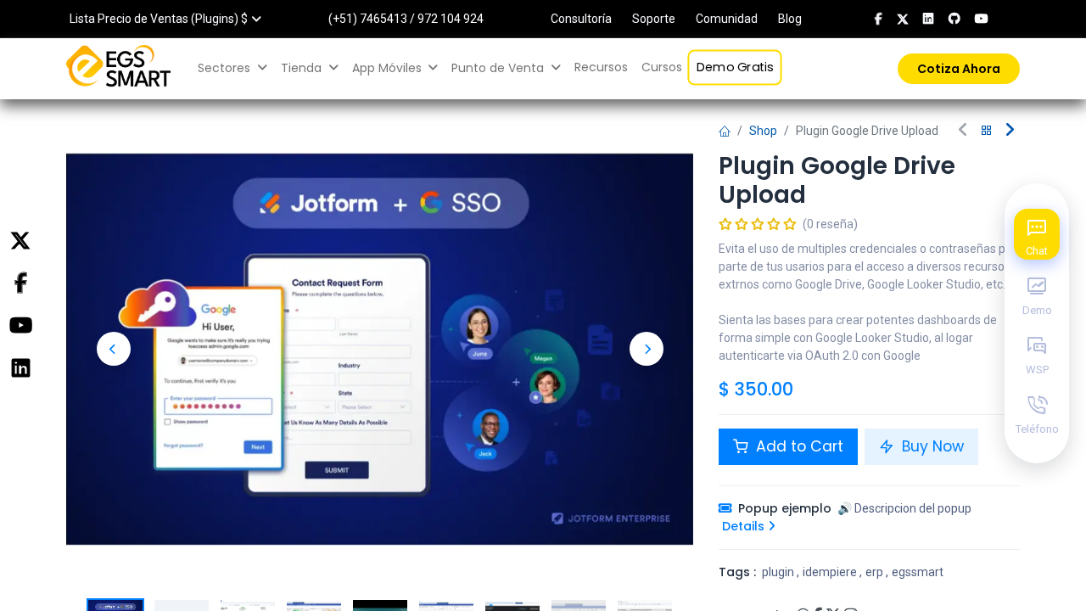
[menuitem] (601, 67)
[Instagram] (20, 368)
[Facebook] (20, 283)
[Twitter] (20, 241)
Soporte (653, 18)
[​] (878, 18)
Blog (790, 18)
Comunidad (727, 18)
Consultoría (581, 18)
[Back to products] (987, 131)
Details (745, 526)
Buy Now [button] (931, 446)
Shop (763, 130)
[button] (113, 349)
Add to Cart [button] (797, 446)
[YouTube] (20, 326)
